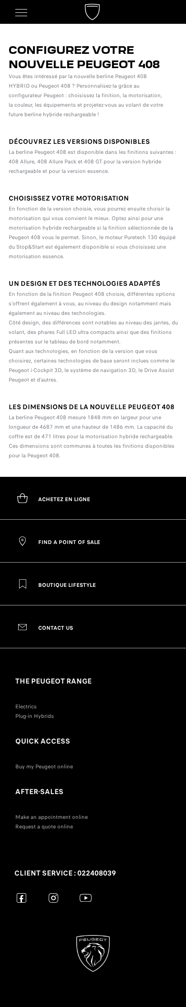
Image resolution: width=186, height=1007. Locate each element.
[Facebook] (21, 897)
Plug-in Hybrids (34, 716)
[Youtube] (85, 897)
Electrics (26, 706)
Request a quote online (44, 826)
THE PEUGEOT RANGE (53, 681)
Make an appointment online (51, 817)
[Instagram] (53, 897)
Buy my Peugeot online (44, 766)
